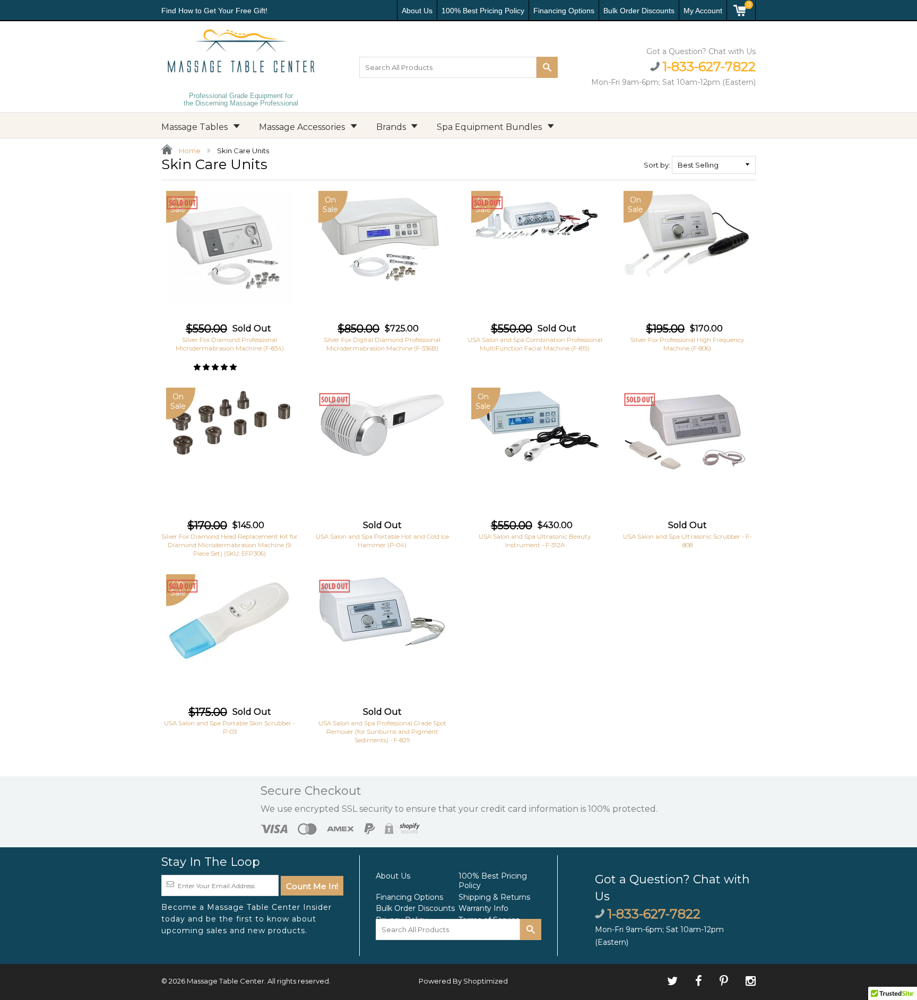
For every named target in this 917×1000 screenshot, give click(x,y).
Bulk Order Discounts (638, 10)
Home (189, 150)
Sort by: (657, 165)
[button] (216, 367)
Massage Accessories (303, 127)
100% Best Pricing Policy (483, 10)
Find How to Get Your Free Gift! (214, 10)
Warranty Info (483, 908)
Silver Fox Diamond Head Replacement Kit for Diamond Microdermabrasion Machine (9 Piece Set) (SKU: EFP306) (229, 545)
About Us (417, 10)
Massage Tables (195, 127)
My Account (703, 10)
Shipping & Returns (494, 897)
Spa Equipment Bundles (490, 127)
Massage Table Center (225, 981)
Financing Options (563, 10)
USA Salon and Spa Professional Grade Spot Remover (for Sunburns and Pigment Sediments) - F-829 (382, 732)
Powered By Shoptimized (463, 981)
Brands (392, 127)
